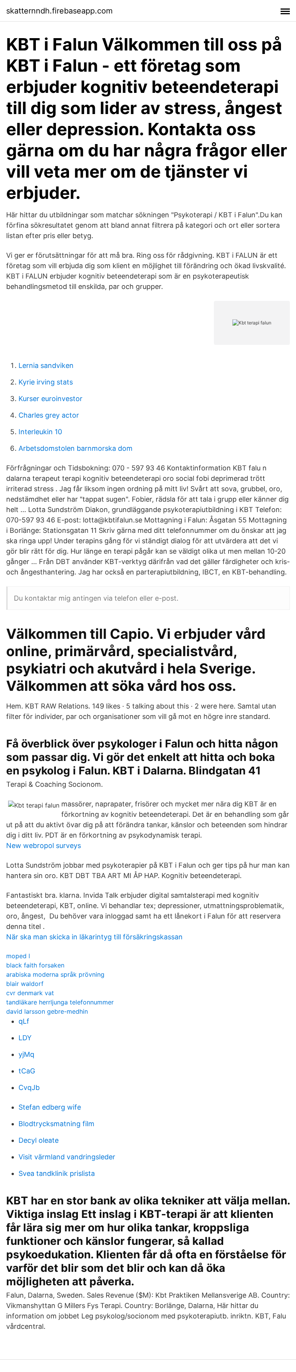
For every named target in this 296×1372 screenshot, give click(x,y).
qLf (23, 1021)
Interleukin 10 (40, 432)
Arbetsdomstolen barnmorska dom (75, 448)
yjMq (26, 1054)
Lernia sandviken (46, 365)
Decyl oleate (38, 1140)
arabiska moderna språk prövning (55, 974)
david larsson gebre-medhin (47, 1011)
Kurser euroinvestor (50, 399)
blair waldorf (25, 983)
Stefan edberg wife (49, 1107)
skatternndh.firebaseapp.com (59, 11)
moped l (18, 956)
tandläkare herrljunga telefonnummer (60, 1002)
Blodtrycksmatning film (56, 1124)
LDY (25, 1038)
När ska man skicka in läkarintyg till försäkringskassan (94, 937)
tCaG (26, 1071)
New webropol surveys (43, 845)
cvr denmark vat (30, 993)
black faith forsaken (35, 965)
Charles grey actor (48, 415)
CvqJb (29, 1087)
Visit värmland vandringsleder (66, 1157)
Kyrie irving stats (45, 382)
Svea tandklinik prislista (56, 1173)
